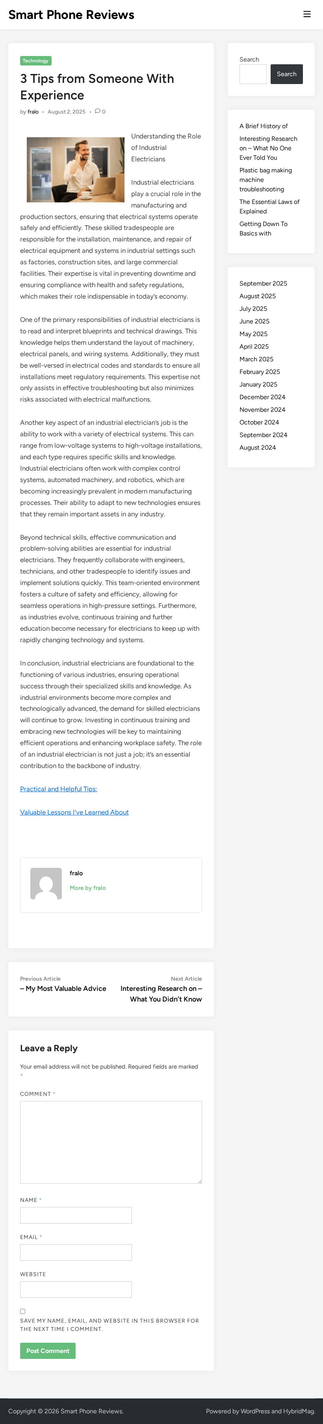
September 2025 (263, 283)
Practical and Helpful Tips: (58, 789)
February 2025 (259, 372)
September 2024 (263, 435)
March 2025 (256, 359)
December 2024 (262, 397)
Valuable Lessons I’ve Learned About (74, 812)
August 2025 (257, 296)
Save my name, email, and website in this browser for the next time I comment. (110, 1324)
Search (249, 59)
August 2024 (257, 447)
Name (31, 1200)
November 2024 (262, 409)
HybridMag (298, 1411)
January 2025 (258, 384)
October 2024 (259, 422)
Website (33, 1274)
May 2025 (253, 334)
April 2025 (254, 346)
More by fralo (88, 887)
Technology (35, 61)
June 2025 (254, 321)
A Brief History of (263, 126)
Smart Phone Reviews (71, 14)
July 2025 (253, 308)
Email (31, 1237)
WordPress (255, 1411)
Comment (38, 1094)
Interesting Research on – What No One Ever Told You (268, 148)
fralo (33, 111)
